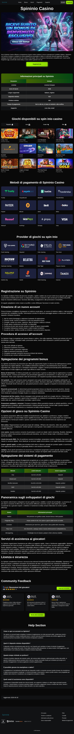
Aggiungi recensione (64, 588)
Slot (63, 124)
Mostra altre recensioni (37, 614)
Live (27, 124)
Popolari (8, 124)
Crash (45, 124)
